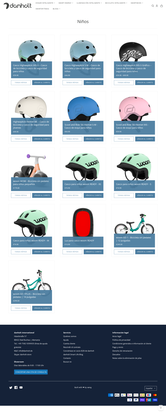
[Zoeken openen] (153, 6)
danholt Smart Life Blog (73, 354)
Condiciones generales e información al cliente (131, 343)
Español (149, 388)
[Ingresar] (157, 5)
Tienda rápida (21, 83)
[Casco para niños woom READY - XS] (83, 170)
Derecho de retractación (122, 351)
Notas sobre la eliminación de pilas (127, 358)
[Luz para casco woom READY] (83, 227)
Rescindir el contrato (71, 347)
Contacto (67, 358)
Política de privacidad (121, 340)
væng (89, 387)
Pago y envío (117, 347)
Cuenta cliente (69, 343)
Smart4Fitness (42, 9)
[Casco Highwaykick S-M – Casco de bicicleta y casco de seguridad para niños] (83, 57)
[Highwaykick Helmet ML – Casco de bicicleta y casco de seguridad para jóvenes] (31, 114)
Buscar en (67, 361)
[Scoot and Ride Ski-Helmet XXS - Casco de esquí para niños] (134, 114)
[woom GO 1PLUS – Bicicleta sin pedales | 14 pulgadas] (31, 283)
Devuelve (116, 354)
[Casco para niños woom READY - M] (31, 227)
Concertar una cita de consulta (30, 372)
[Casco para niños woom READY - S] (134, 170)
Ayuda (66, 340)
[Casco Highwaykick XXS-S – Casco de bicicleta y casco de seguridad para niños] (31, 57)
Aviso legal (116, 336)
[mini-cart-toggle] (162, 5)
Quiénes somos (69, 336)
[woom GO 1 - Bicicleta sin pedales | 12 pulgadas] (134, 227)
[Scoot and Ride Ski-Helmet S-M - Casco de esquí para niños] (83, 114)
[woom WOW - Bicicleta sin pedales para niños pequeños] (31, 170)
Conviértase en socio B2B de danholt (78, 351)
